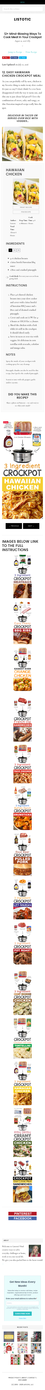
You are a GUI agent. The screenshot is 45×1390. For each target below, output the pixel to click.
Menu (22, 2)
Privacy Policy (14, 1378)
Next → (31, 526)
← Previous (14, 526)
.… (3, 1263)
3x (18, 250)
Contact (32, 1378)
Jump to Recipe (15, 52)
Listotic (22, 19)
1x (10, 250)
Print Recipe (31, 52)
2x (14, 250)
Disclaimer (22, 1380)
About (24, 1378)
